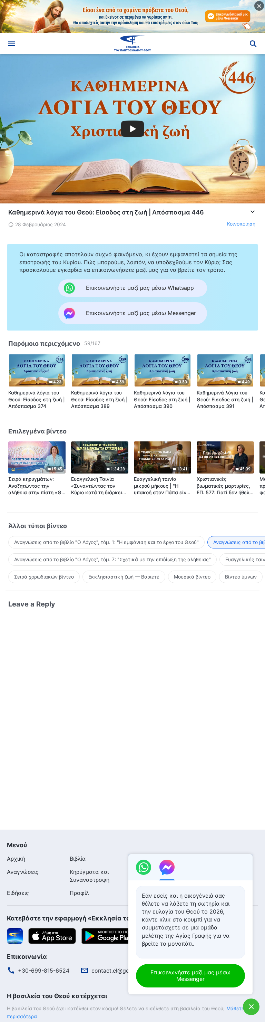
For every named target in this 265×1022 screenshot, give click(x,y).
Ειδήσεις (18, 892)
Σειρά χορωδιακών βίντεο (44, 577)
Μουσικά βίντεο (192, 577)
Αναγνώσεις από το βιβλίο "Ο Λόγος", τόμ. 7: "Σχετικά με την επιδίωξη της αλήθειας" (112, 559)
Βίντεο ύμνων (241, 577)
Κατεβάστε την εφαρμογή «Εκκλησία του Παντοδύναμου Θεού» (105, 918)
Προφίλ (79, 892)
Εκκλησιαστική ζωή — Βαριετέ (123, 577)
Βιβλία (78, 858)
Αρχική (16, 858)
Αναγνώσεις (23, 871)
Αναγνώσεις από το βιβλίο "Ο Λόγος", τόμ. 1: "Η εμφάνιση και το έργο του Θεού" (106, 542)
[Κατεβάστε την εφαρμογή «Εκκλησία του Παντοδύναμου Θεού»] (15, 935)
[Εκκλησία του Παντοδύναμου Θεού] (132, 43)
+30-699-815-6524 (43, 970)
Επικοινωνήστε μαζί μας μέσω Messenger (190, 975)
